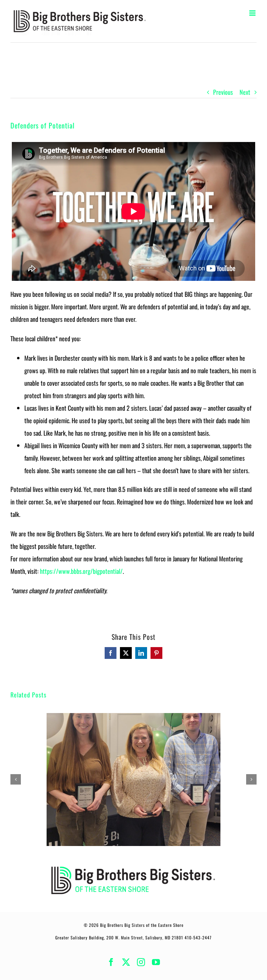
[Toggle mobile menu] (253, 13)
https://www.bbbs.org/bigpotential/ (81, 571)
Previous (223, 92)
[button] (15, 779)
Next (245, 92)
